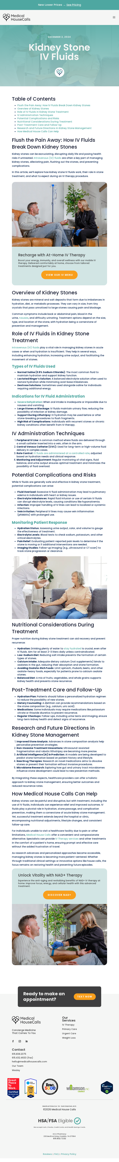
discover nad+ (59, 895)
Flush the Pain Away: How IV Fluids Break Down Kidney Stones (53, 105)
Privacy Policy (68, 1154)
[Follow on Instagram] (20, 1041)
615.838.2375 (19, 1054)
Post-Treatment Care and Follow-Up (39, 125)
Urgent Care (69, 1033)
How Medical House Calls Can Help (38, 131)
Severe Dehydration (29, 402)
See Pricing (73, 5)
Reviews (47, 1154)
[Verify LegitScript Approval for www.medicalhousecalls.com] (107, 1093)
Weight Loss (69, 1037)
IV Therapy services (67, 838)
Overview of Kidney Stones (33, 108)
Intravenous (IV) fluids (47, 158)
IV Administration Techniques (35, 115)
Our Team (17, 1065)
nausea (23, 317)
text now (84, 996)
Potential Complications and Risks (38, 118)
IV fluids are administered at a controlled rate (61, 453)
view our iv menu (59, 274)
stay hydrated (72, 648)
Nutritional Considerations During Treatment (44, 121)
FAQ (56, 1154)
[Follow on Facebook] (13, 1041)
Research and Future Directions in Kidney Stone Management (54, 128)
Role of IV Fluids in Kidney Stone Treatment (43, 111)
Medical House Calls (38, 834)
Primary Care (69, 1029)
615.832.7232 (59, 1138)
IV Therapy (68, 1024)
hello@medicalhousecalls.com (29, 1061)
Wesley (16, 1070)
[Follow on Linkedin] (26, 1041)
